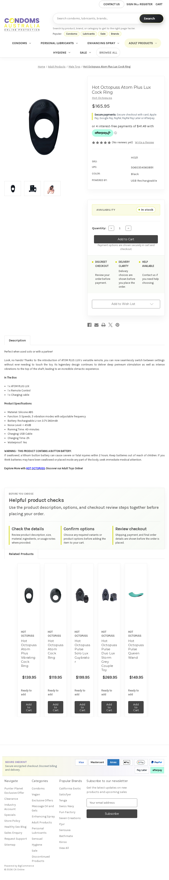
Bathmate (66, 836)
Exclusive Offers (42, 800)
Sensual (37, 838)
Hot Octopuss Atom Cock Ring (55, 649)
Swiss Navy (66, 806)
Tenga (63, 800)
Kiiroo (63, 842)
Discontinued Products (41, 859)
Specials (10, 815)
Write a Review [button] (144, 142)
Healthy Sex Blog (15, 827)
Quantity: (99, 228)
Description (17, 340)
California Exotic (70, 788)
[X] (110, 325)
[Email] (96, 325)
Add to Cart (29, 600)
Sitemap (9, 844)
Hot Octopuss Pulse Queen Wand (136, 649)
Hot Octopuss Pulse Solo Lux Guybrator (82, 651)
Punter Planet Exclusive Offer (14, 791)
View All (64, 848)
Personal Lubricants (57, 43)
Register (146, 4)
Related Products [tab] (21, 554)
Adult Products (141, 43)
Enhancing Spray (101, 43)
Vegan (36, 794)
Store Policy (12, 821)
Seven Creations (70, 818)
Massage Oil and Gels (43, 808)
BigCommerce (26, 865)
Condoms (71, 33)
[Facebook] (89, 325)
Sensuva (64, 830)
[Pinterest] (117, 325)
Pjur (62, 824)
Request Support (15, 838)
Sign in (131, 4)
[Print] (103, 325)
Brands (115, 33)
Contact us (111, 4)
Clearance (11, 799)
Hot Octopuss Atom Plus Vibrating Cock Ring (28, 653)
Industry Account (10, 807)
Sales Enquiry (13, 832)
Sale (103, 33)
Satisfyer (65, 794)
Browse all (108, 52)
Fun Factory (67, 812)
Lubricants (89, 33)
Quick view (29, 589)
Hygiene (59, 52)
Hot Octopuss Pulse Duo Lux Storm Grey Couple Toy (109, 655)
